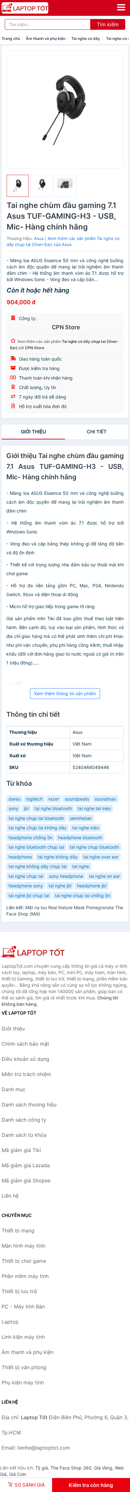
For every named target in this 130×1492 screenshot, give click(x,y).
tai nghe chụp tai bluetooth (36, 818)
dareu (15, 799)
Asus (39, 238)
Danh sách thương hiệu (29, 1104)
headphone (20, 856)
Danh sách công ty (24, 1120)
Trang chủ (11, 38)
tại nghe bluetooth (53, 808)
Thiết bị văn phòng (24, 1367)
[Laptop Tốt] (33, 952)
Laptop (10, 1322)
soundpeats (77, 799)
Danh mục (14, 1089)
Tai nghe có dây (85, 38)
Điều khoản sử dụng (25, 1059)
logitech (34, 799)
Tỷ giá (41, 1467)
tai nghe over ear (100, 856)
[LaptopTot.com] (34, 8)
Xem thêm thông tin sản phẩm (65, 693)
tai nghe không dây (58, 856)
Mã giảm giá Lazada (26, 1165)
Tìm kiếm (108, 24)
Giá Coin (17, 1474)
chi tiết (97, 432)
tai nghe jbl (60, 885)
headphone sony (26, 885)
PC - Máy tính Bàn (23, 1306)
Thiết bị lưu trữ (19, 1291)
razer (53, 799)
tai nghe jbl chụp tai (29, 895)
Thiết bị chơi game (24, 1261)
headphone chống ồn (30, 837)
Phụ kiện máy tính (23, 1382)
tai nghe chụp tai (26, 876)
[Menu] (121, 7)
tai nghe (80, 866)
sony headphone (66, 876)
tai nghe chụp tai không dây (38, 827)
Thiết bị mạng (18, 1230)
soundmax (105, 799)
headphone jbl (91, 885)
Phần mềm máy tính (25, 1276)
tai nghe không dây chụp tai (38, 866)
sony (13, 808)
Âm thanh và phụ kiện (45, 38)
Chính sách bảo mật (25, 1044)
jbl (26, 808)
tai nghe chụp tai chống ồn (82, 895)
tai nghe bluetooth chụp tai (36, 847)
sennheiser (81, 818)
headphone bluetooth (80, 837)
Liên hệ (10, 1196)
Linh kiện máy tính (23, 1337)
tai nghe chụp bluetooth (94, 847)
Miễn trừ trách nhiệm (26, 1074)
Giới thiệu (33, 432)
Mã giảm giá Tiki (21, 1150)
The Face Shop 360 (71, 1467)
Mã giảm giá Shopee (26, 1180)
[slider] (18, 186)
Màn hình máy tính (23, 1246)
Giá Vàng (103, 1467)
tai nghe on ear (104, 876)
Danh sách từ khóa (24, 1135)
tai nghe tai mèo (94, 808)
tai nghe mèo (85, 827)
